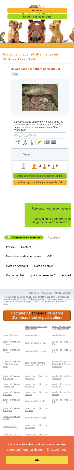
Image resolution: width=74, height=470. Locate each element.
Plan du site (46, 293)
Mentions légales (63, 293)
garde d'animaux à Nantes (11, 393)
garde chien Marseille (35, 363)
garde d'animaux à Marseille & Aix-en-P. (11, 364)
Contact (26, 246)
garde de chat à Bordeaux (61, 385)
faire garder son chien (36, 326)
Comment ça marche (26, 237)
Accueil (66, 275)
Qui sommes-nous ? (43, 275)
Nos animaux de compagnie (23, 256)
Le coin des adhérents (37, 16)
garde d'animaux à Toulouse (11, 377)
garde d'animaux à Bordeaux (11, 385)
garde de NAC (10, 426)
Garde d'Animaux (17, 265)
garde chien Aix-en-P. (35, 365)
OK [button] (37, 459)
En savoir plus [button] (57, 449)
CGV (50, 256)
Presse (10, 246)
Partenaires (33, 293)
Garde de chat (15, 275)
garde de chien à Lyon (35, 351)
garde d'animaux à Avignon (11, 409)
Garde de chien (43, 265)
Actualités (54, 237)
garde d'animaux (11, 335)
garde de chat (59, 335)
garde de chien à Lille (35, 401)
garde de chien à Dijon (35, 417)
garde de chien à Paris (36, 343)
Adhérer (37, 10)
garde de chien (32, 335)
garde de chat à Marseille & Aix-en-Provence (61, 364)
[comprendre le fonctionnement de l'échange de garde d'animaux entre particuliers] (37, 315)
